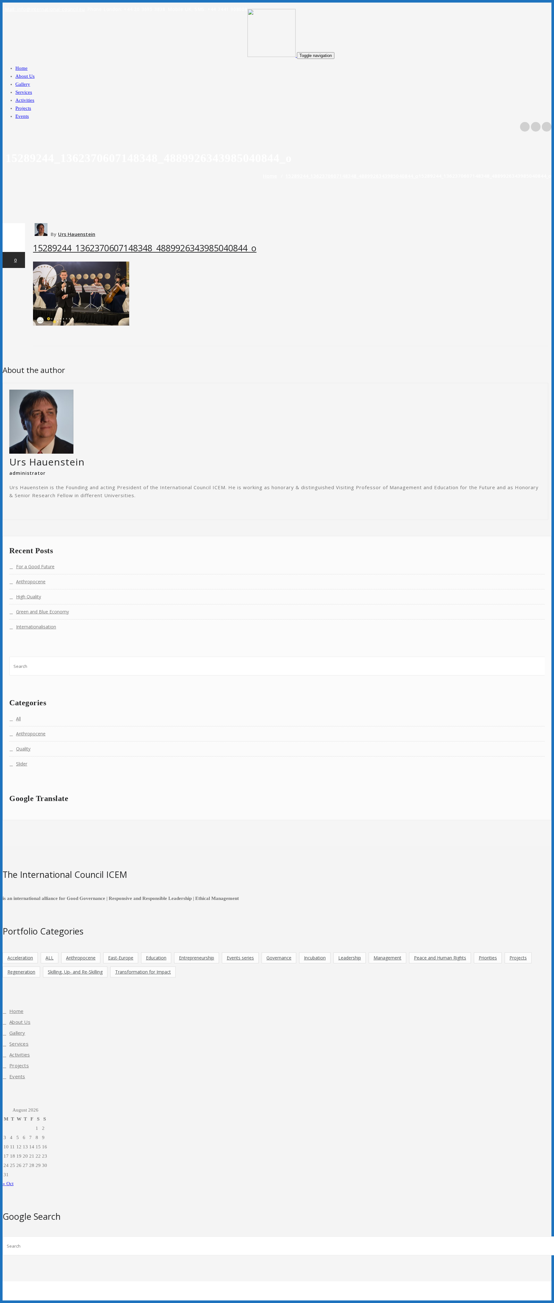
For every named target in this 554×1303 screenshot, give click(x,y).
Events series (240, 958)
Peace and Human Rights (440, 958)
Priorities (488, 958)
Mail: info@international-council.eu (45, 9)
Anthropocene (31, 582)
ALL (50, 958)
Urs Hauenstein (76, 234)
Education (156, 958)
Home (21, 68)
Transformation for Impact (143, 972)
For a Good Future (35, 566)
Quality (23, 749)
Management (387, 958)
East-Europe (120, 958)
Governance (278, 958)
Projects (23, 108)
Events (22, 116)
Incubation (315, 958)
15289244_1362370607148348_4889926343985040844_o (351, 176)
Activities (24, 100)
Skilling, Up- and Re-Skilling (75, 972)
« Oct (8, 1183)
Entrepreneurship (196, 958)
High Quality (28, 597)
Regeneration (21, 972)
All (18, 719)
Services (23, 92)
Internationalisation (36, 627)
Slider (21, 764)
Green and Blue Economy (42, 612)
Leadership (349, 958)
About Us (25, 76)
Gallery (22, 84)
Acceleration (20, 958)
